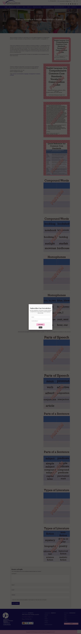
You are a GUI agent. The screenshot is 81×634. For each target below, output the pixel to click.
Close (40, 327)
